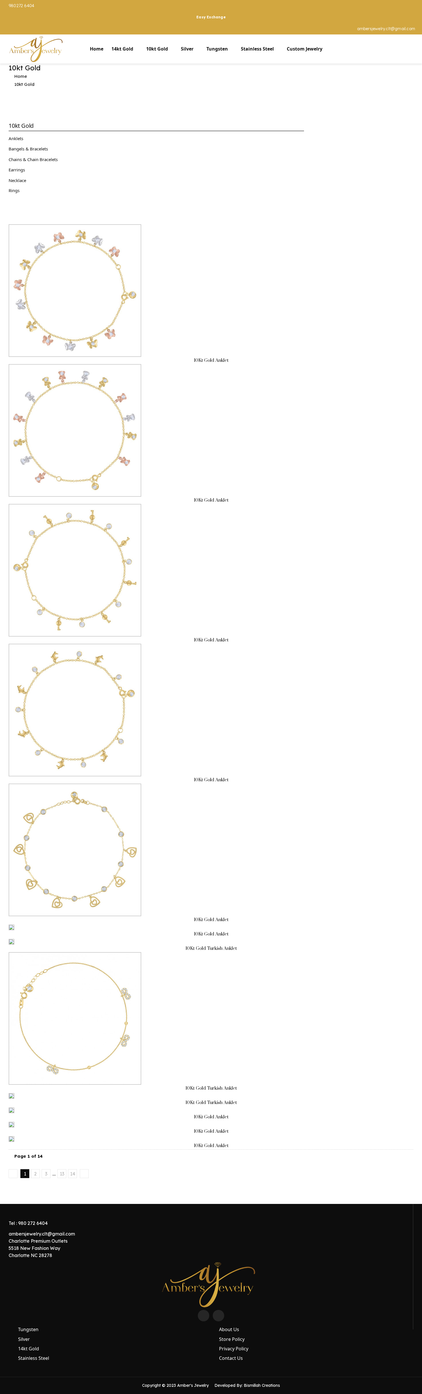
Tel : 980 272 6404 (28, 1223)
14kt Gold (122, 49)
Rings (14, 190)
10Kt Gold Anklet (211, 360)
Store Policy (232, 1339)
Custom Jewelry (304, 49)
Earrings (17, 170)
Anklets (16, 138)
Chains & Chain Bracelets (33, 159)
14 (72, 1174)
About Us (229, 1329)
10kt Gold (157, 49)
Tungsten (217, 49)
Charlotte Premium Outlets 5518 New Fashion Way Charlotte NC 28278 (38, 1248)
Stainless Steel (257, 49)
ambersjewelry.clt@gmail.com (386, 28)
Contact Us (231, 1358)
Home (96, 49)
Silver (187, 49)
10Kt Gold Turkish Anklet (211, 948)
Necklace (17, 180)
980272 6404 (21, 5)
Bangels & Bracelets (28, 149)
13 (62, 1174)
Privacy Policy (233, 1348)
